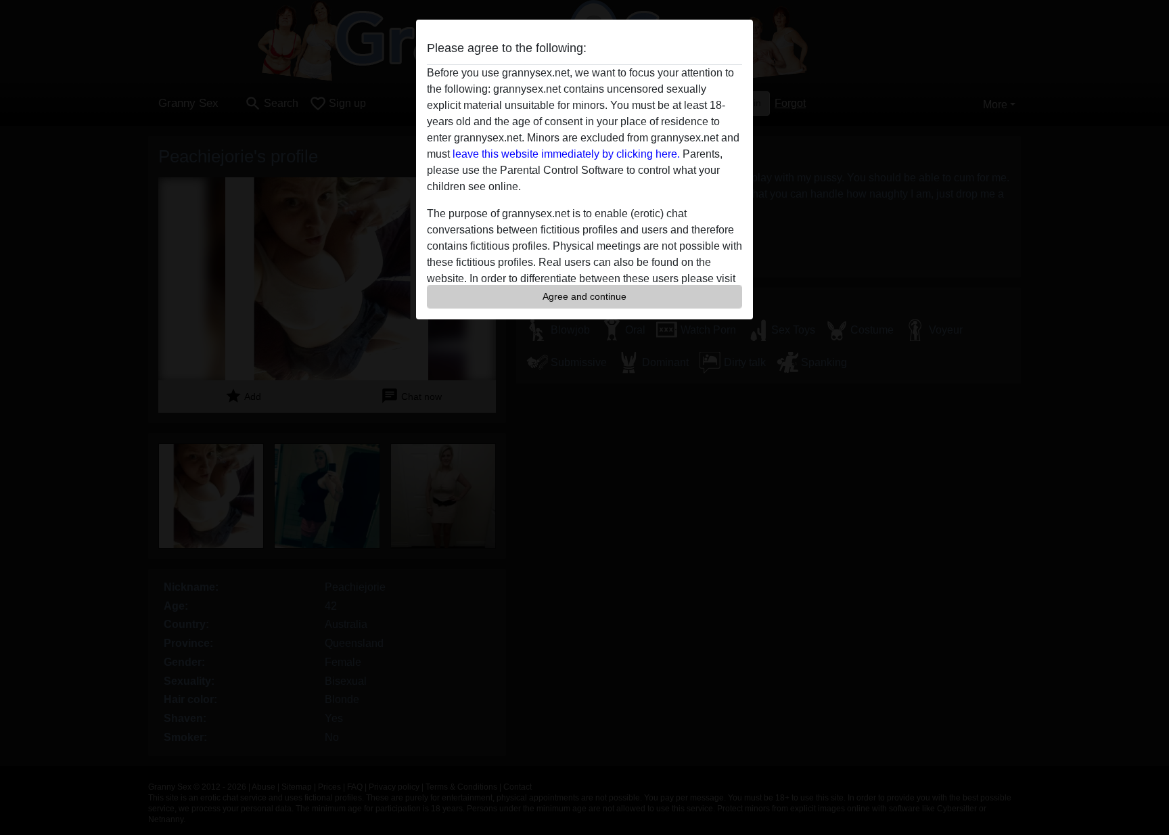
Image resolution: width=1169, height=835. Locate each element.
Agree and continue (584, 296)
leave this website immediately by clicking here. (566, 154)
